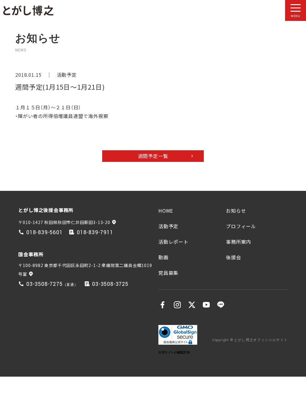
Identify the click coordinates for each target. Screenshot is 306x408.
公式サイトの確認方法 (174, 352)
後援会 (233, 257)
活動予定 (67, 74)
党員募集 (168, 272)
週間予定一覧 (153, 155)
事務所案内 (238, 241)
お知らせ (236, 210)
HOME (165, 210)
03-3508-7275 (44, 284)
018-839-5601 (44, 232)
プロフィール (241, 226)
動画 (163, 257)
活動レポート (173, 241)
